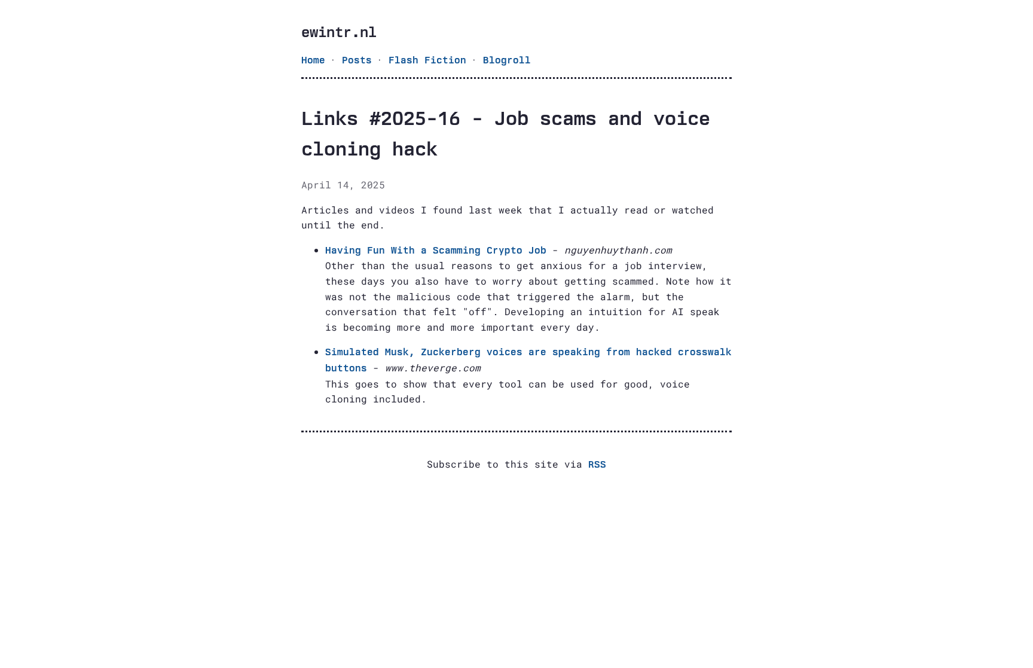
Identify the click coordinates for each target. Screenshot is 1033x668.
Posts (357, 60)
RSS (597, 464)
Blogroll (507, 60)
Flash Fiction (427, 60)
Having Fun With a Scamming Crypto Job (435, 250)
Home (313, 60)
